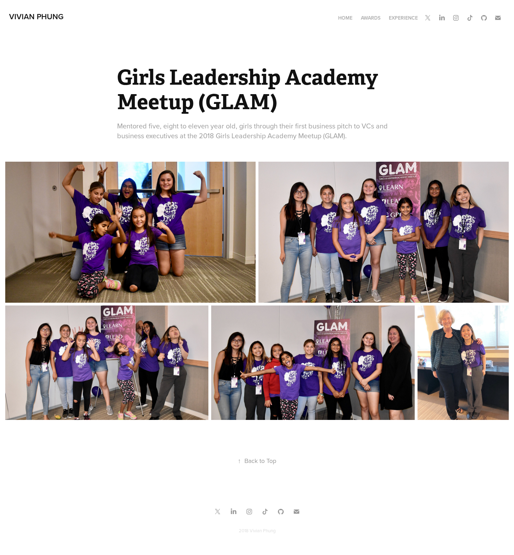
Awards (370, 17)
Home (345, 17)
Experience (403, 17)
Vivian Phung (36, 16)
